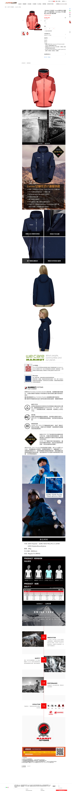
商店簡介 (27, 789)
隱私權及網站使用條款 (29, 790)
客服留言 (42, 789)
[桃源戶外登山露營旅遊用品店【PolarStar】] (11, 2)
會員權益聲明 (42, 790)
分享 (46, 57)
